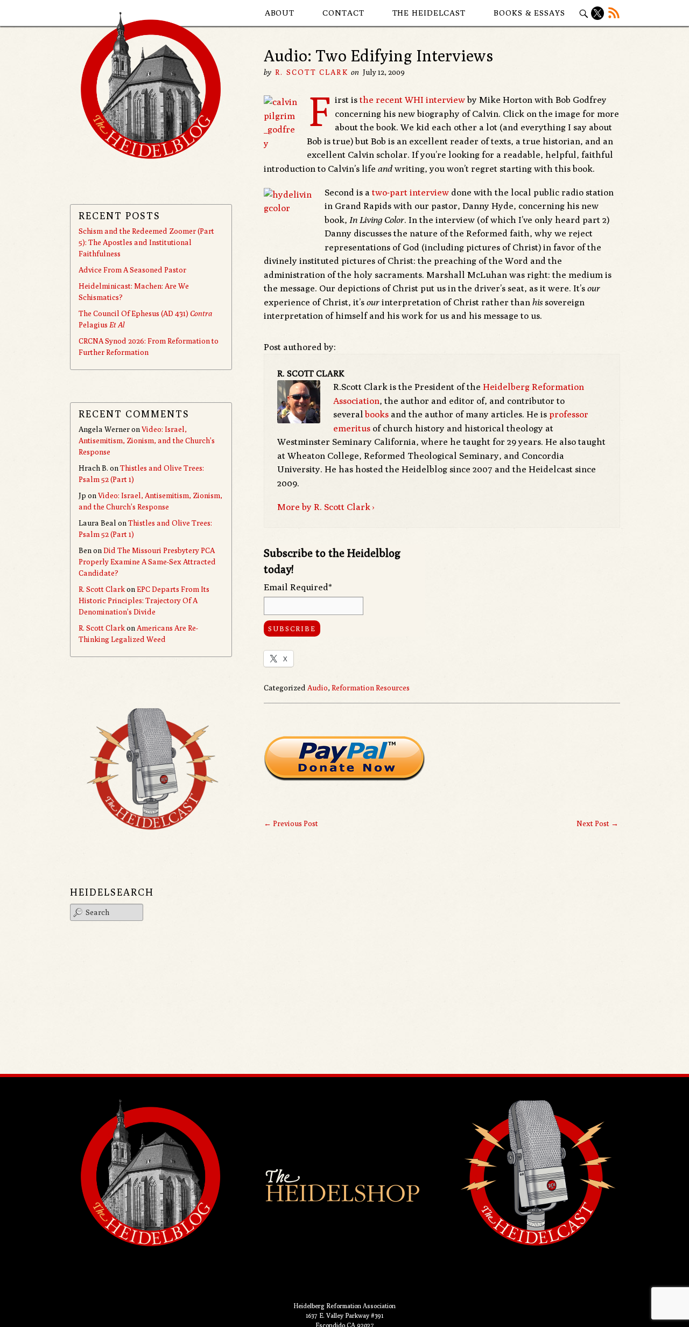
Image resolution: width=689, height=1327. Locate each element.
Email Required (298, 587)
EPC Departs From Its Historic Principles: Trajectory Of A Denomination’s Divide (144, 600)
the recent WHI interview (412, 99)
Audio (317, 687)
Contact (343, 12)
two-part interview (410, 192)
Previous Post (291, 823)
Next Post (597, 823)
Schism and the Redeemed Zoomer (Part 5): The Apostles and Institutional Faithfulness (146, 242)
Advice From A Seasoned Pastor (132, 270)
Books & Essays (529, 12)
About (280, 12)
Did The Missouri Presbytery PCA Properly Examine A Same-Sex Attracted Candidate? (147, 561)
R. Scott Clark (311, 72)
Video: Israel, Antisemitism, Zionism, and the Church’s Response (147, 440)
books (377, 414)
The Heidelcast (429, 12)
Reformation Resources (371, 687)
